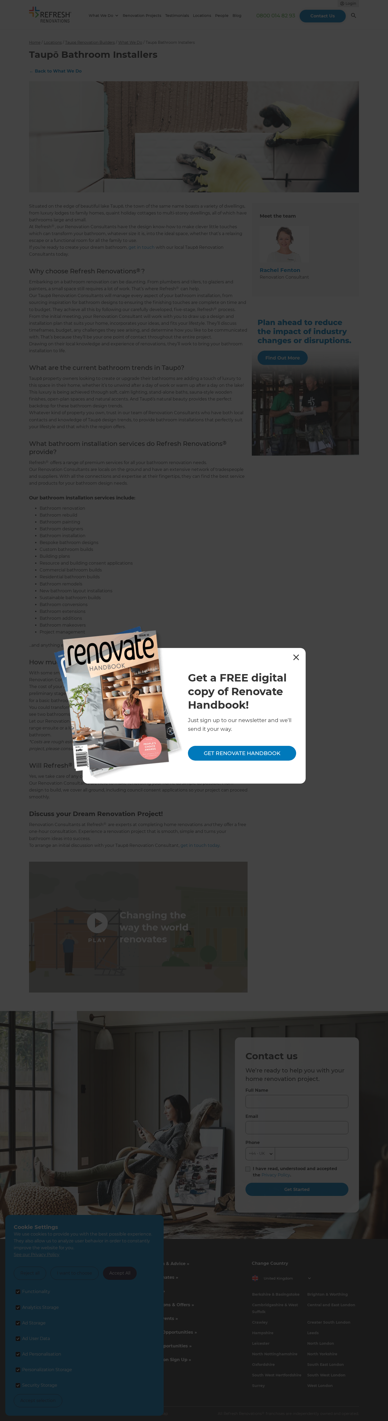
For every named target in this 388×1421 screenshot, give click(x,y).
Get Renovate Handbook (242, 753)
